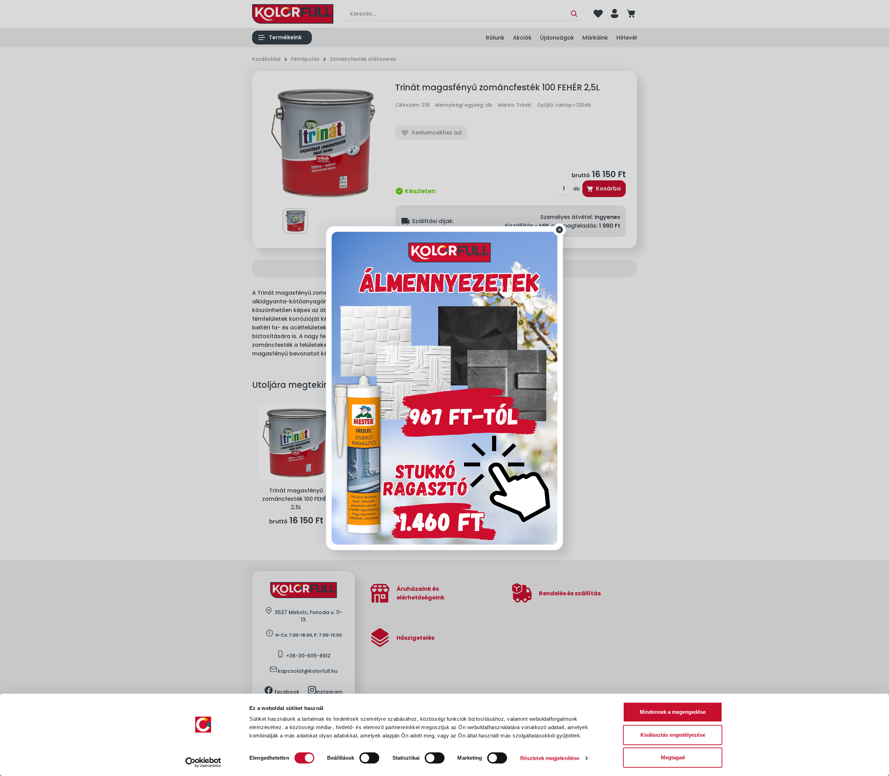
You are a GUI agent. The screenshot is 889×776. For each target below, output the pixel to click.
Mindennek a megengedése (673, 712)
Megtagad (673, 757)
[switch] (369, 757)
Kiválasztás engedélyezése (672, 735)
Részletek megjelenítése (549, 758)
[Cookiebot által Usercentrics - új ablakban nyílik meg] (203, 762)
